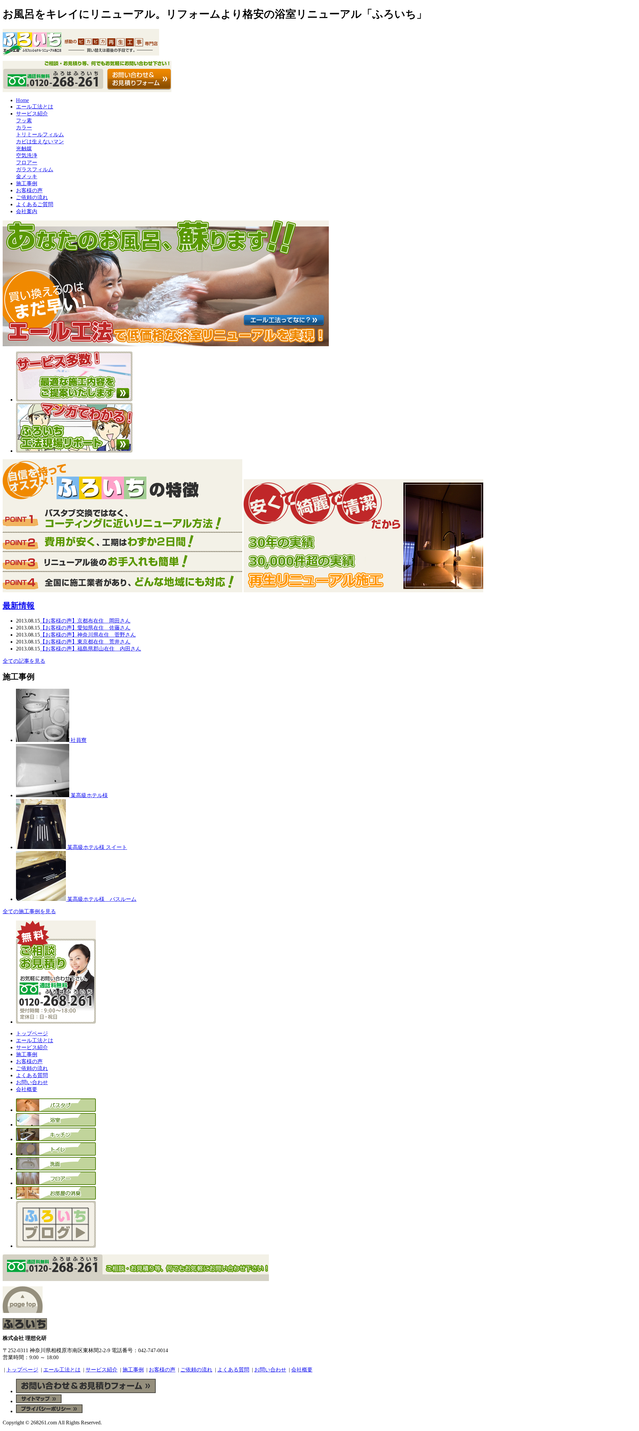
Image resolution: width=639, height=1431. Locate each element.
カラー (24, 127)
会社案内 (26, 211)
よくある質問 (32, 1075)
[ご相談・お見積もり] (56, 1022)
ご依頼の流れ (32, 197)
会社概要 (26, 1089)
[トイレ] (56, 1154)
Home (22, 100)
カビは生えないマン (40, 141)
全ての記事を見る (24, 661)
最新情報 (19, 605)
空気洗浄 (26, 155)
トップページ (32, 1033)
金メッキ (26, 176)
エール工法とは (34, 106)
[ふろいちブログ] (56, 1246)
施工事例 (26, 183)
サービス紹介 (32, 113)
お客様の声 (29, 190)
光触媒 (24, 148)
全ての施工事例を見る (29, 911)
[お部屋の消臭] (56, 1198)
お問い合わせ (32, 1082)
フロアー (26, 162)
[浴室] (56, 1124)
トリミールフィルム (40, 134)
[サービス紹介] (74, 399)
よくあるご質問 (34, 204)
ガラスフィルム (34, 169)
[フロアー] (56, 1183)
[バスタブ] (56, 1110)
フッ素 (24, 120)
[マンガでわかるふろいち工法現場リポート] (74, 451)
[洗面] (56, 1168)
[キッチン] (56, 1139)
